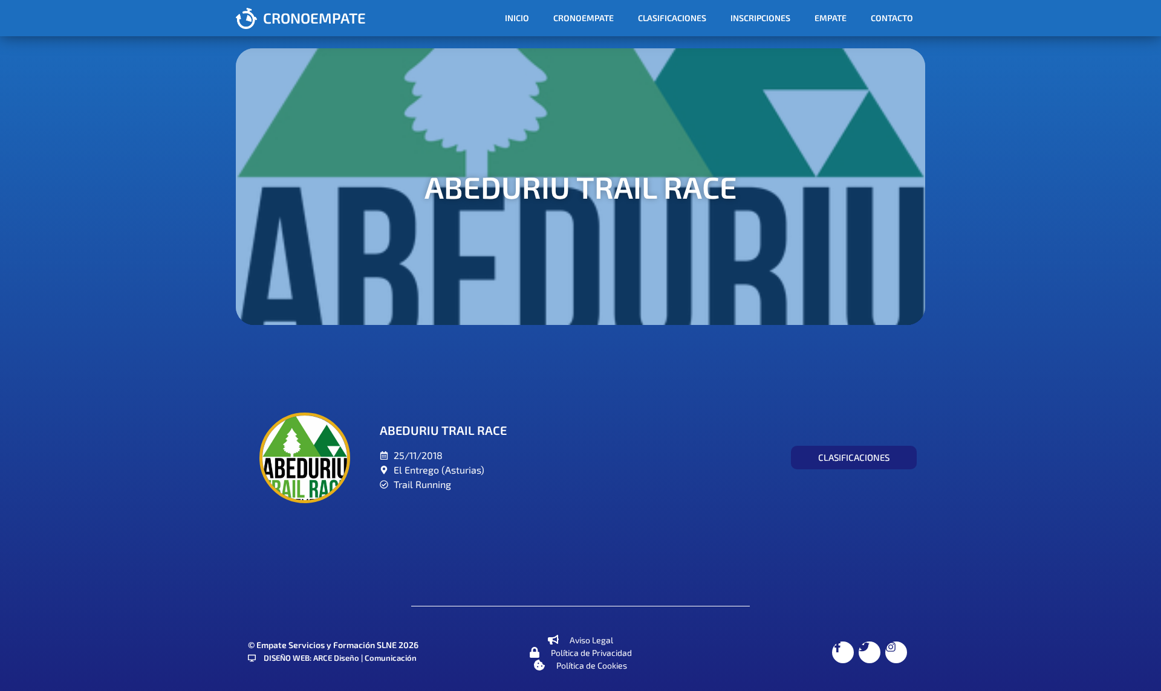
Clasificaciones (672, 18)
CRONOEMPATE (314, 18)
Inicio (517, 18)
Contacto (892, 18)
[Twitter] (869, 652)
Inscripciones (760, 18)
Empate (831, 18)
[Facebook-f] (843, 652)
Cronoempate (583, 18)
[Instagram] (896, 652)
